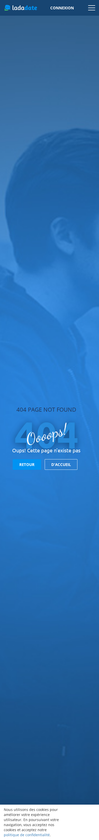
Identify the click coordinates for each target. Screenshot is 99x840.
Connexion (62, 7)
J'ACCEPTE (79, 822)
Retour (27, 464)
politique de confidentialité (27, 834)
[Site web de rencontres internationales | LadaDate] (21, 8)
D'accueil (61, 464)
